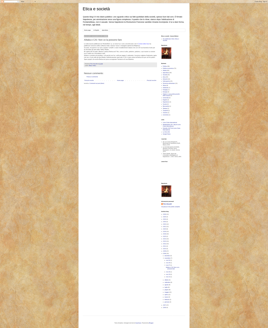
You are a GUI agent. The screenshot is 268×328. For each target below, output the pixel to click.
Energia (165, 92)
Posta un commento (92, 77)
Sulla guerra (166, 81)
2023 (164, 221)
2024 (164, 219)
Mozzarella (166, 106)
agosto (167, 285)
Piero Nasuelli (167, 204)
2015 (164, 236)
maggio (167, 292)
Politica (94, 65)
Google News (167, 134)
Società (165, 75)
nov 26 (168, 272)
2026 (164, 214)
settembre (168, 282)
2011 (164, 246)
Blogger (151, 323)
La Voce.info (166, 132)
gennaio (167, 302)
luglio (166, 287)
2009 (164, 251)
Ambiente (165, 87)
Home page (87, 30)
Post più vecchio (151, 80)
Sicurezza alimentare (169, 83)
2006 (164, 307)
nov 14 (168, 277)
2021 (164, 226)
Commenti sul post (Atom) (97, 83)
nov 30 (168, 260)
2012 (164, 244)
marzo (166, 297)
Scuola (165, 104)
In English (96, 30)
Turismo (165, 112)
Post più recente (89, 80)
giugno (167, 289)
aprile (166, 294)
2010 (164, 248)
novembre (168, 258)
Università (166, 97)
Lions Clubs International (170, 122)
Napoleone (166, 102)
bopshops (138, 323)
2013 (164, 241)
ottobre (167, 280)
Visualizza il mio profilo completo (170, 206)
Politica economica (168, 68)
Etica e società (96, 9)
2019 (164, 231)
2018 (164, 234)
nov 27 (168, 265)
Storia (164, 85)
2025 (164, 217)
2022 (164, 224)
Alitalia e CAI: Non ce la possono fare (172, 268)
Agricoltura (105, 30)
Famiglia (165, 90)
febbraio (167, 299)
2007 (164, 305)
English (165, 100)
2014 (164, 239)
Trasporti (165, 110)
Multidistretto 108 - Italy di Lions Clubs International (172, 125)
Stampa (165, 108)
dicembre (167, 255)
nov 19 (168, 274)
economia (165, 115)
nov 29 (168, 262)
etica (164, 77)
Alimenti (165, 79)
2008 (164, 253)
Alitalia (90, 65)
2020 (164, 229)
